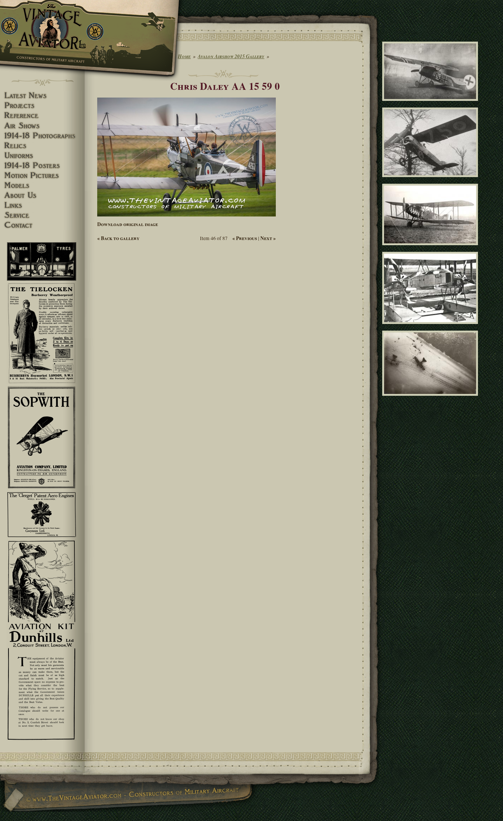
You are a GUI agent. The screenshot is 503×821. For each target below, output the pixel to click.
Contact (42, 225)
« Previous (244, 238)
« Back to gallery (118, 238)
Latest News (42, 96)
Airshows (42, 126)
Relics (42, 146)
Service (42, 215)
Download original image (127, 224)
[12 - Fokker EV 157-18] (431, 104)
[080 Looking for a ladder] (431, 180)
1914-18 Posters (42, 165)
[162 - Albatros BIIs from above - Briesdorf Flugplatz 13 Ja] (431, 398)
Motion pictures (42, 175)
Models (42, 185)
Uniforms (42, 156)
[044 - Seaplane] (431, 327)
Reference (42, 115)
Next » (268, 238)
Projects (42, 105)
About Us (42, 195)
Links (42, 205)
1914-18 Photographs (42, 136)
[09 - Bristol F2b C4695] (431, 248)
